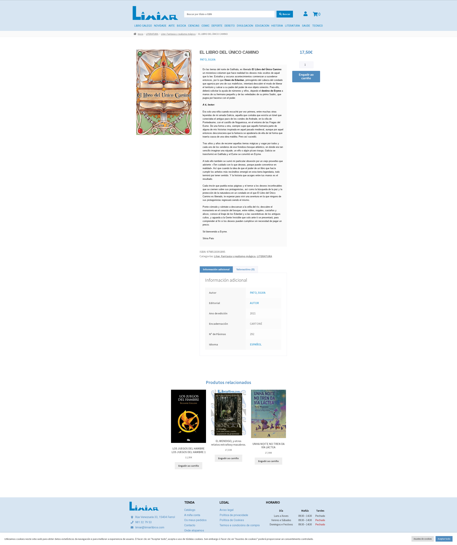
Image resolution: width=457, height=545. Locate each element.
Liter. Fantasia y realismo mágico (178, 34)
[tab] (216, 269)
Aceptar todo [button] (444, 538)
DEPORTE (217, 25)
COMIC (205, 25)
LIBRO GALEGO (143, 25)
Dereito (230, 25)
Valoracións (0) (245, 269)
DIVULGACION (245, 25)
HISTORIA (277, 25)
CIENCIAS (193, 25)
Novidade (160, 25)
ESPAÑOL (256, 344)
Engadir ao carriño (306, 76)
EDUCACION (262, 25)
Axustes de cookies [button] (423, 538)
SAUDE (306, 25)
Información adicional (216, 269)
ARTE (172, 25)
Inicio (140, 34)
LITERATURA (292, 25)
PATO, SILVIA (207, 59)
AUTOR (254, 303)
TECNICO (317, 25)
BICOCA (181, 25)
